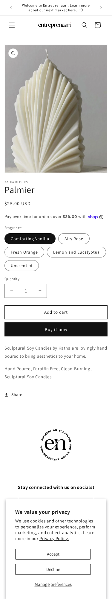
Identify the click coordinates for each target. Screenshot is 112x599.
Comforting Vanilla (30, 238)
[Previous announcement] (11, 7)
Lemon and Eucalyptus (76, 252)
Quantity (11, 278)
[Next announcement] (101, 7)
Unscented (22, 265)
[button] (12, 25)
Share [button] (16, 394)
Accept (53, 554)
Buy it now (56, 329)
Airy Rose (74, 238)
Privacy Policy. (54, 538)
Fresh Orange (24, 252)
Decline (53, 569)
